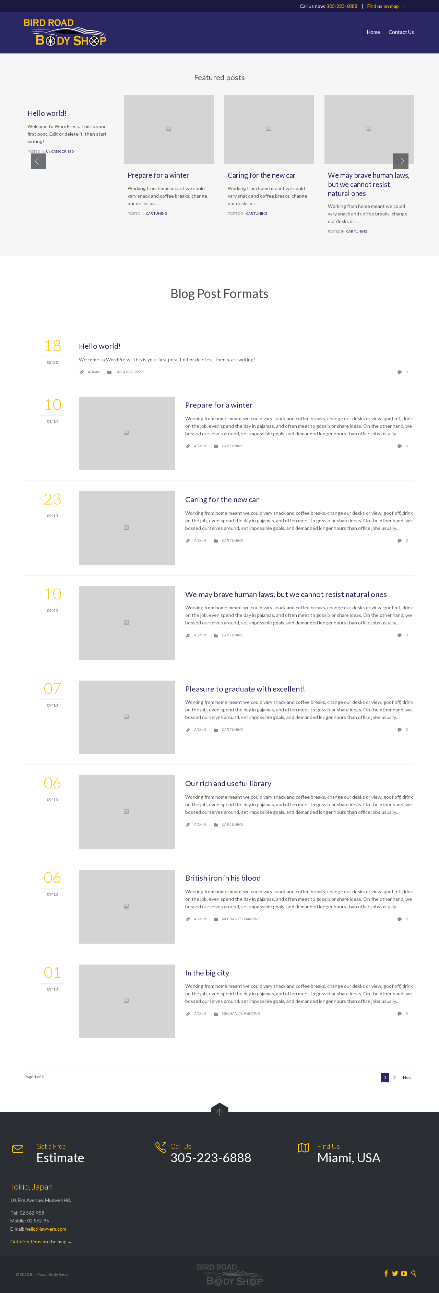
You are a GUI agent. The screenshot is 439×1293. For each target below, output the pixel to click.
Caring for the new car (262, 175)
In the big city (207, 972)
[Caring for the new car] (127, 528)
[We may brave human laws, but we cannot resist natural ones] (127, 623)
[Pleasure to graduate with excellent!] (127, 717)
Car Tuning (156, 213)
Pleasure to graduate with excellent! (245, 688)
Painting (252, 919)
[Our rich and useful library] (127, 812)
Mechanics (232, 919)
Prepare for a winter (158, 175)
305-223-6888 (342, 6)
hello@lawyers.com (45, 1229)
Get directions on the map (38, 1241)
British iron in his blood (223, 877)
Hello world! (47, 113)
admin (94, 372)
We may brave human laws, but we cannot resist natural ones (369, 184)
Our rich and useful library (228, 783)
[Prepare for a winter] (127, 433)
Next (407, 1077)
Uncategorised (60, 151)
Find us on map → (386, 6)
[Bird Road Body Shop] (65, 32)
